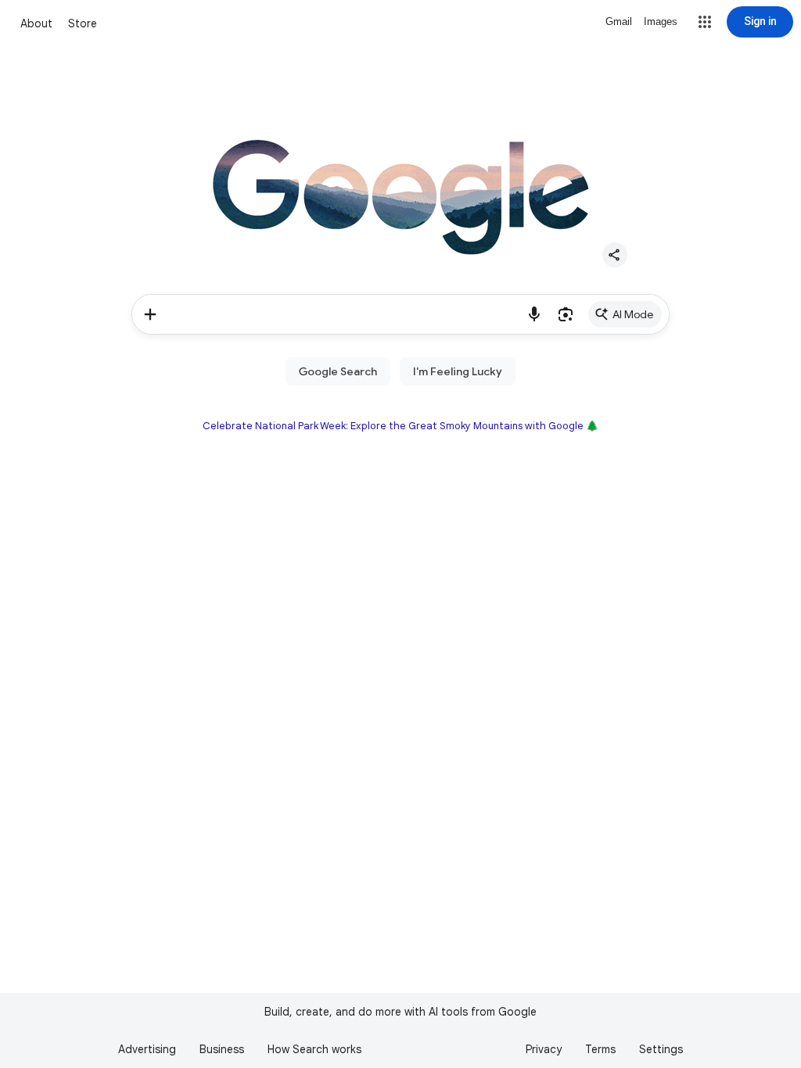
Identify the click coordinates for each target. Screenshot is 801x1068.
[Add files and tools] (150, 314)
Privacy (544, 1049)
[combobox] (344, 314)
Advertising (147, 1049)
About (36, 23)
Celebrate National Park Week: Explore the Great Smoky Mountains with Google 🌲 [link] (400, 425)
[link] (625, 314)
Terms (600, 1049)
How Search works (314, 1049)
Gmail (618, 21)
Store (82, 23)
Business (221, 1049)
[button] (704, 22)
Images (660, 21)
